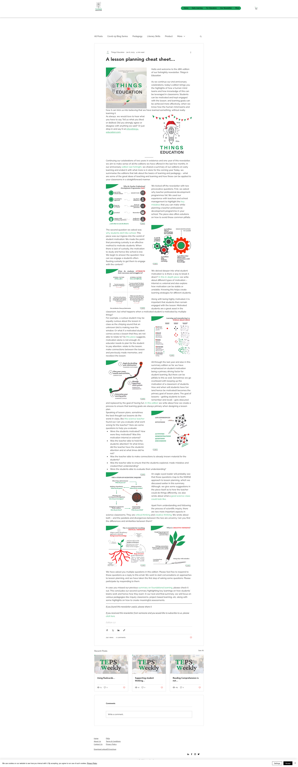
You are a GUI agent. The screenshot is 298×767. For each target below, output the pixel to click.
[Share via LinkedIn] (118, 630)
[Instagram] (195, 754)
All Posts (98, 36)
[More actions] (190, 52)
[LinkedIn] (188, 754)
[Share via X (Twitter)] (113, 630)
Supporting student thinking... (144, 679)
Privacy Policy (92, 763)
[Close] (295, 763)
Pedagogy (137, 36)
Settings (277, 763)
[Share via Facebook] (107, 630)
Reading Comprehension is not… (186, 679)
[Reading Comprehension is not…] (187, 664)
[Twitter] (198, 754)
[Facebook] (191, 754)
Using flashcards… (106, 678)
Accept (287, 763)
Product (169, 36)
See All (201, 650)
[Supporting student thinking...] (149, 664)
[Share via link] (124, 630)
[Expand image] (126, 546)
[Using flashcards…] (111, 664)
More (179, 36)
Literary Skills (153, 36)
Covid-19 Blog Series (117, 36)
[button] (256, 8)
